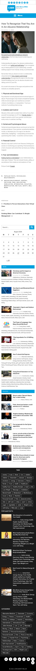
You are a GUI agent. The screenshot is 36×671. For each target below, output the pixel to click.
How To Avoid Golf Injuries (21, 354)
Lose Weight (6, 490)
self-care (11, 502)
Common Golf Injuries (22, 359)
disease (21, 478)
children (4, 478)
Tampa (30, 365)
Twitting (28, 647)
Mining (26, 384)
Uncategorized (7, 650)
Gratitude (18, 343)
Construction (25, 376)
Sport (28, 300)
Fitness (31, 313)
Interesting (27, 279)
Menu (20, 15)
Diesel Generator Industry (20, 378)
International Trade (19, 623)
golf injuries (22, 363)
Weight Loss (28, 505)
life (16, 330)
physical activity (23, 298)
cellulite (27, 475)
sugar (4, 505)
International (11, 330)
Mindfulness (26, 315)
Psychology (21, 176)
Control (24, 180)
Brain (14, 294)
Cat (22, 475)
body (29, 292)
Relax (23, 281)
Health (3, 296)
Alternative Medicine (27, 356)
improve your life (27, 328)
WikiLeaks (14, 508)
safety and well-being (17, 65)
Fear (14, 182)
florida (3, 315)
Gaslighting (21, 182)
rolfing (19, 365)
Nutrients (26, 539)
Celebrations (16, 277)
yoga (21, 508)
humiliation (8, 184)
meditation (24, 490)
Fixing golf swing (6, 363)
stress (27, 281)
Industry (3, 384)
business (26, 275)
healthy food (6, 487)
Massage (16, 490)
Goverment (23, 450)
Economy (4, 279)
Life (31, 279)
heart (27, 487)
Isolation (27, 184)
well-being (5, 508)
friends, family (26, 115)
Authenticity (24, 341)
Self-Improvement (21, 300)
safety (25, 185)
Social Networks (7, 647)
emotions (5, 481)
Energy (15, 361)
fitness (29, 294)
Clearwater (29, 277)
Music (10, 496)
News (11, 281)
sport (26, 365)
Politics (27, 399)
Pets (17, 499)
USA (2, 283)
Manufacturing (15, 384)
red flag (18, 185)
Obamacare (25, 461)
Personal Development (26, 330)
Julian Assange (7, 625)
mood (4, 496)
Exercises (24, 294)
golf (17, 363)
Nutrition (17, 496)
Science (3, 386)
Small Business (10, 386)
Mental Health (5, 281)
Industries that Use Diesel (23, 382)
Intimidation (18, 184)
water (19, 505)
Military (22, 384)
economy (9, 279)
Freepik (12, 166)
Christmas (23, 277)
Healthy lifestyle (18, 487)
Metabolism (17, 493)
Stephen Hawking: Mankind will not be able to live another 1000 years (23, 415)
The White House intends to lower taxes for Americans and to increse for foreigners (23, 457)
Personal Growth (14, 298)
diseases (18, 294)
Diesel (31, 376)
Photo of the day (26, 635)
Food (10, 484)
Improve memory (17, 328)
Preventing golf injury (11, 365)
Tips (30, 281)
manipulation (9, 185)
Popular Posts (10, 176)
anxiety (26, 292)
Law (16, 625)
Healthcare (12, 382)
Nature (32, 315)
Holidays (15, 279)
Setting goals (13, 350)
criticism (7, 182)
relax (3, 502)
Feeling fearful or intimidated (10, 158)
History (4, 619)
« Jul (8, 260)
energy (30, 359)
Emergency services (19, 380)
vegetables (12, 505)
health (7, 296)
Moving (31, 557)
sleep (18, 502)
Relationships (9, 177)
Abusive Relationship (12, 180)
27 (18, 253)
